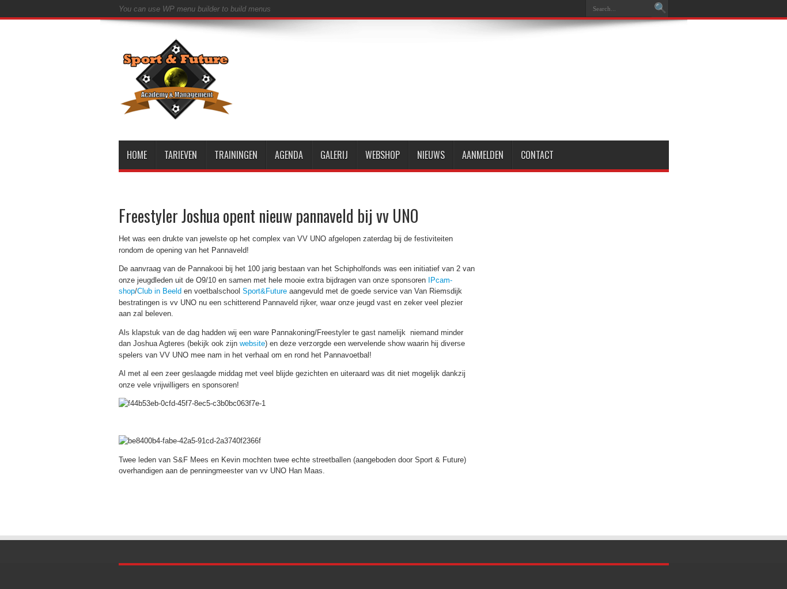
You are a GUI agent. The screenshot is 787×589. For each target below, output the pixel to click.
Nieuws (431, 155)
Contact (537, 155)
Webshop (382, 155)
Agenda (289, 155)
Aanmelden (483, 155)
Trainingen (236, 155)
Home (137, 155)
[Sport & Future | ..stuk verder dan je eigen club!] (176, 112)
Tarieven (180, 155)
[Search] (660, 8)
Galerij (334, 155)
